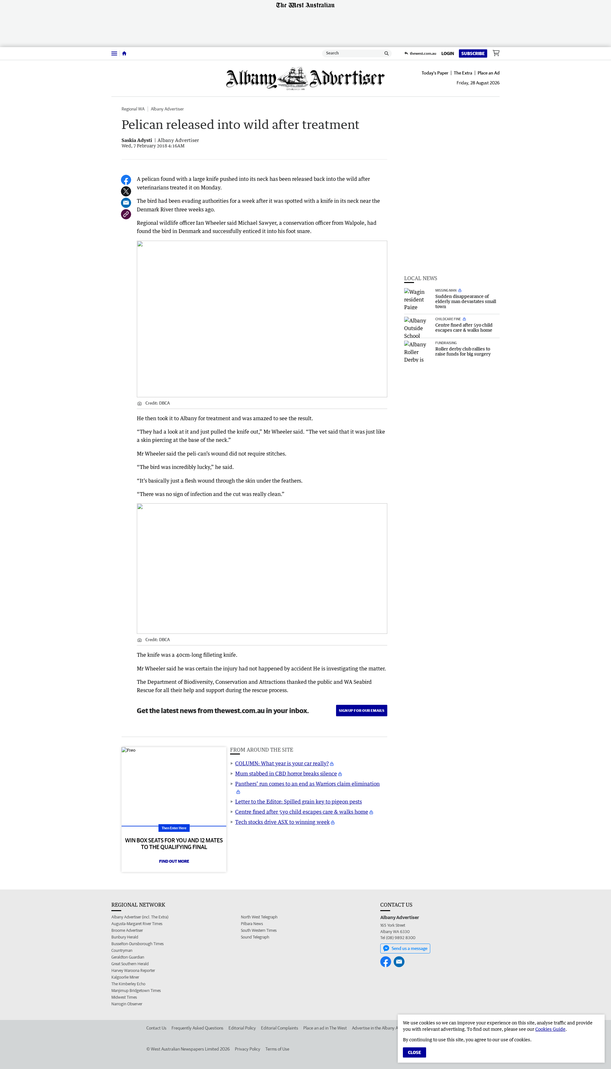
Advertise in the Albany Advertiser (383, 1027)
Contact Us (156, 1027)
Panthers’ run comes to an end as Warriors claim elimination (307, 784)
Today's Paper (435, 73)
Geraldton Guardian (127, 957)
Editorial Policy (242, 1027)
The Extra (463, 73)
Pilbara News (252, 923)
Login (447, 53)
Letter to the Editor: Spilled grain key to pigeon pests (298, 801)
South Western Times (259, 930)
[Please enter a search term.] (387, 53)
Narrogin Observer (126, 1004)
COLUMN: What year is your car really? (282, 763)
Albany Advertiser (167, 108)
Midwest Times (124, 997)
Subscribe (473, 53)
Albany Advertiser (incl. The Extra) (139, 917)
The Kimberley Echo (128, 983)
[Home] (124, 53)
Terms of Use (277, 1048)
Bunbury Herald (124, 937)
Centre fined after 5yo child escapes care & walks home (301, 812)
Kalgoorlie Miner (125, 977)
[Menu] (114, 53)
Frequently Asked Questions (197, 1027)
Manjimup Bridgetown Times (136, 990)
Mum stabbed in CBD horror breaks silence (286, 773)
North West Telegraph (259, 917)
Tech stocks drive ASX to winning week (282, 822)
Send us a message (409, 948)
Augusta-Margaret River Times (136, 923)
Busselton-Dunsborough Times (137, 943)
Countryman (121, 950)
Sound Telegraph (255, 937)
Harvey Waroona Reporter (133, 970)
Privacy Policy (247, 1048)
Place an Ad (489, 73)
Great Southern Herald (130, 963)
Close (414, 1052)
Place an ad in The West (325, 1027)
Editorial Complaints (279, 1027)
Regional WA (133, 108)
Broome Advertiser (127, 930)
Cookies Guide (550, 1029)
